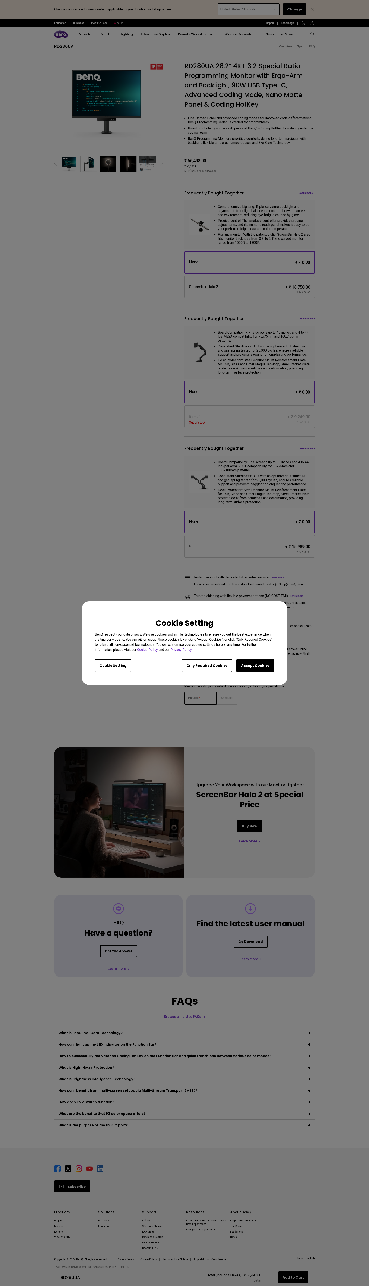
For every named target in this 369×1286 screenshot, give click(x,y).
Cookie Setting (113, 665)
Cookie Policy (147, 649)
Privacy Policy (181, 649)
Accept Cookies (255, 665)
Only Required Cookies (206, 665)
